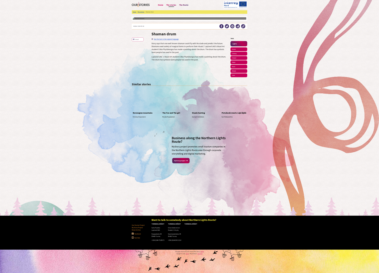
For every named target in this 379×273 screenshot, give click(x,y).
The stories (171, 5)
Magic (233, 62)
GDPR (202, 251)
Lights (234, 44)
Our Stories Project (138, 225)
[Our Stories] (141, 4)
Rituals (234, 71)
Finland (234, 58)
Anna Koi (199, 254)
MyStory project (180, 161)
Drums (234, 49)
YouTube (137, 238)
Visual (137, 39)
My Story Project (137, 228)
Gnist (187, 254)
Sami (233, 75)
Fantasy (234, 53)
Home (160, 5)
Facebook (137, 234)
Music (233, 66)
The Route (183, 5)
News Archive (136, 230)
